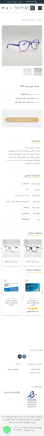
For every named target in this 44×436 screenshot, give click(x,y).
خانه (40, 19)
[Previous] (38, 46)
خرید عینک (29, 102)
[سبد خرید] (3, 8)
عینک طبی (30, 98)
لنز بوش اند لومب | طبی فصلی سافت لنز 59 (11, 303)
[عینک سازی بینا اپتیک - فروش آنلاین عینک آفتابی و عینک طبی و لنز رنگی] (25, 8)
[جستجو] (11, 8)
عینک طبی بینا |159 (11, 262)
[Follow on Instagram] (24, 356)
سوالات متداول (12, 2)
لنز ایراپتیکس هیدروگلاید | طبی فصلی (33, 303)
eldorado (25, 219)
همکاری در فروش (13, 369)
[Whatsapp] (7, 429)
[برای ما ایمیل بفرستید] (20, 356)
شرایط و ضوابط (35, 369)
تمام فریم (25, 213)
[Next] (4, 46)
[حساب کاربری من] (7, 8)
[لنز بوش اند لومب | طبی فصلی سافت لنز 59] (11, 287)
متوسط (26, 207)
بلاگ (20, 2)
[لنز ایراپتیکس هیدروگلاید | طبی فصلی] (33, 287)
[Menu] (40, 8)
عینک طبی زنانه (28, 19)
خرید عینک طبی (20, 102)
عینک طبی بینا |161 (32, 262)
